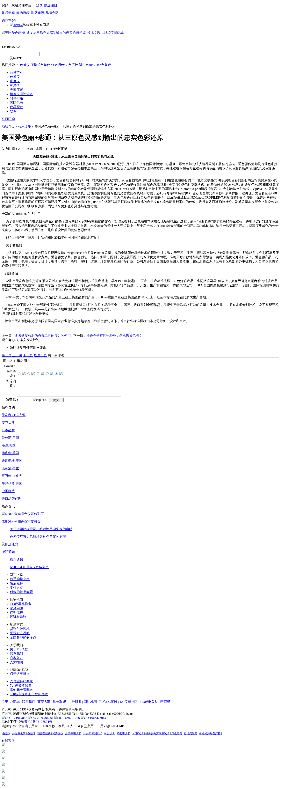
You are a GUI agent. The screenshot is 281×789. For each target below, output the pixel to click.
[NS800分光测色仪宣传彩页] (23, 513)
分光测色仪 (59, 65)
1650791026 (71, 718)
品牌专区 (52, 13)
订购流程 (16, 612)
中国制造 (8, 491)
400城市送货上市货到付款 (29, 694)
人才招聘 (16, 662)
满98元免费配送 (21, 690)
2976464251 (44, 718)
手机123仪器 (108, 701)
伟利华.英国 (10, 453)
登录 (39, 5)
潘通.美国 (9, 445)
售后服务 (16, 583)
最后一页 (40, 355)
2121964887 (18, 718)
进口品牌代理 (11, 498)
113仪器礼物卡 (20, 604)
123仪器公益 (149, 701)
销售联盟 (59, 701)
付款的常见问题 (21, 592)
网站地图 (90, 701)
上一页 (17, 355)
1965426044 (97, 718)
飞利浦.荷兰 (10, 468)
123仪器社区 (129, 701)
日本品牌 (8, 430)
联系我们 (16, 653)
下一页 (28, 355)
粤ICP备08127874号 (38, 721)
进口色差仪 (87, 65)
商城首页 (8, 126)
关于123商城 (11, 701)
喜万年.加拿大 (12, 476)
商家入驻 (16, 658)
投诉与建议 (18, 617)
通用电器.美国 (12, 460)
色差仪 (25, 65)
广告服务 (74, 701)
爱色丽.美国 (10, 438)
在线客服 (8, 740)
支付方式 (16, 587)
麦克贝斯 (8, 422)
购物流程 (22, 13)
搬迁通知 (8, 552)
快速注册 (50, 5)
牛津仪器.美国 (12, 483)
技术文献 (24, 126)
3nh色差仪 (103, 65)
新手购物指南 (20, 579)
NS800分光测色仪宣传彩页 (21, 521)
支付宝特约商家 (21, 681)
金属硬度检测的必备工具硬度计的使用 (43, 335)
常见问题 (37, 13)
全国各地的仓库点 (23, 637)
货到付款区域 (20, 629)
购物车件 (9, 20)
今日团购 (8, 119)
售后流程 (8, 13)
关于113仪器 (19, 649)
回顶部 (165, 701)
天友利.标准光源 (14, 415)
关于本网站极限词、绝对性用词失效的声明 (41, 529)
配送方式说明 (20, 633)
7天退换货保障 (20, 685)
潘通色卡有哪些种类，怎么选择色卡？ (114, 335)
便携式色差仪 (40, 65)
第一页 (7, 355)
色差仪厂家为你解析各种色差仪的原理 (38, 536)
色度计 (73, 65)
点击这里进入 (20, 673)
